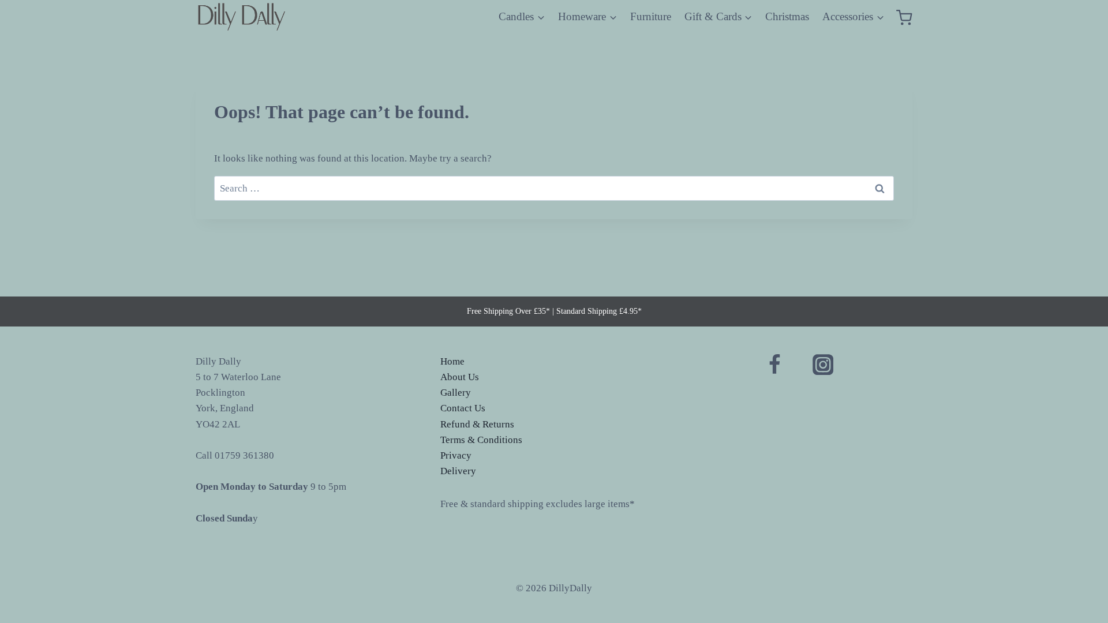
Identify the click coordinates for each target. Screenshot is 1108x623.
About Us (459, 376)
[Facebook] (775, 365)
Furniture (650, 16)
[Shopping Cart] (904, 17)
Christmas (787, 16)
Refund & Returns (477, 424)
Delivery (458, 471)
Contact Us (462, 408)
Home (452, 361)
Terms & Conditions (481, 439)
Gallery (455, 392)
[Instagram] (823, 365)
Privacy (455, 455)
